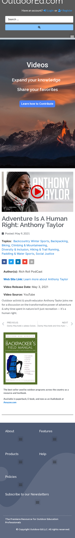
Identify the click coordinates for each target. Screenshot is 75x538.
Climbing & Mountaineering (29, 245)
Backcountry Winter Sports (31, 241)
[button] (72, 36)
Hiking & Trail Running (44, 249)
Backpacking (59, 241)
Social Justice (45, 253)
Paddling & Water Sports (18, 253)
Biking (6, 245)
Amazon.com (9, 402)
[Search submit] (39, 27)
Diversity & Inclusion (15, 249)
